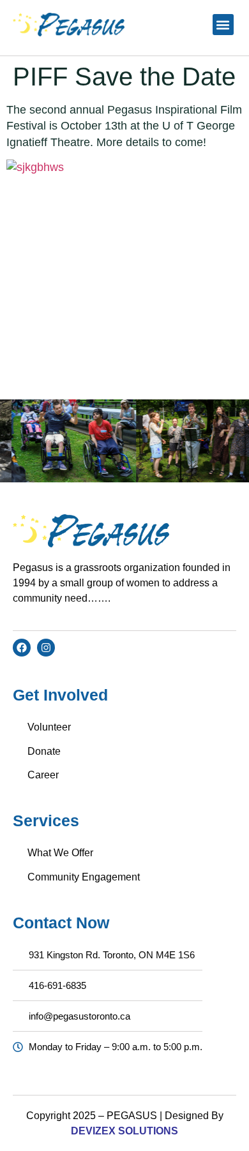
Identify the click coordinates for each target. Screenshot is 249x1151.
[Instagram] (46, 648)
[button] (223, 24)
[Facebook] (22, 648)
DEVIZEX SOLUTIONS (124, 1130)
